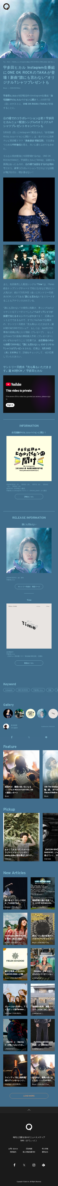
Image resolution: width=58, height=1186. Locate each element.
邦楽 (50, 690)
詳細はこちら (29, 497)
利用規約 (13, 1152)
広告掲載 (29, 1149)
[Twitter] (24, 1165)
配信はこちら (29, 663)
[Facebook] (14, 1165)
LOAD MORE (28, 1096)
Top (4, 62)
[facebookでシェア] (11, 737)
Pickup (9, 809)
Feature (10, 746)
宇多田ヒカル (38, 690)
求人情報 (45, 1149)
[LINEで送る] (46, 737)
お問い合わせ (13, 1149)
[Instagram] (34, 1165)
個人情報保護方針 (29, 1152)
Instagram (8, 690)
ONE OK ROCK (23, 690)
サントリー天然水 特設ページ (29, 587)
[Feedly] (43, 1165)
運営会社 (45, 1152)
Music (8, 62)
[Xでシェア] (29, 737)
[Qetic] (6, 6)
